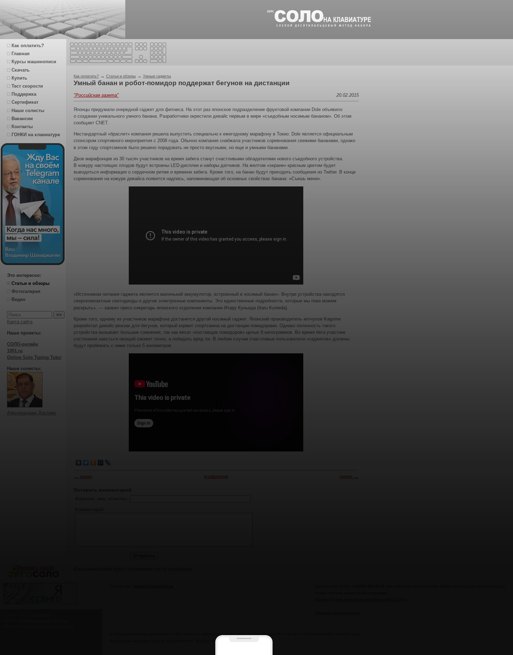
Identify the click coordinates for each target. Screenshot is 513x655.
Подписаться (205, 633)
